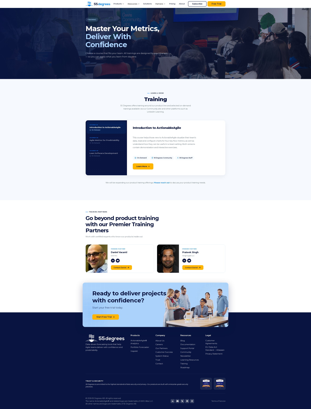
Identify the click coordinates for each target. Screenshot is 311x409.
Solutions (147, 4)
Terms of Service (218, 401)
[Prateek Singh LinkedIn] (184, 261)
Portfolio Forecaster (140, 347)
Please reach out (162, 182)
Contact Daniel (120, 267)
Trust (158, 360)
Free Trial (216, 4)
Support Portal (187, 348)
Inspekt (134, 351)
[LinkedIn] (173, 401)
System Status (162, 356)
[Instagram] (192, 401)
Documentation (187, 344)
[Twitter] (182, 401)
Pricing (172, 4)
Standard (209, 350)
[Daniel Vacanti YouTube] (118, 261)
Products (117, 4)
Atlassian (220, 350)
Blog (182, 340)
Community (185, 352)
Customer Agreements (211, 342)
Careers (159, 344)
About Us (160, 340)
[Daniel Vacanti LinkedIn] (113, 261)
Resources (132, 4)
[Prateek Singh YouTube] (189, 261)
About (182, 4)
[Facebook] (187, 401)
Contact (159, 363)
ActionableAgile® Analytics (139, 342)
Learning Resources (189, 360)
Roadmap (185, 367)
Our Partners (161, 348)
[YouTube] (177, 401)
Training (184, 363)
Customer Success (164, 352)
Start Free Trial (104, 317)
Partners (159, 4)
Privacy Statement (213, 354)
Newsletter (185, 356)
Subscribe (197, 4)
